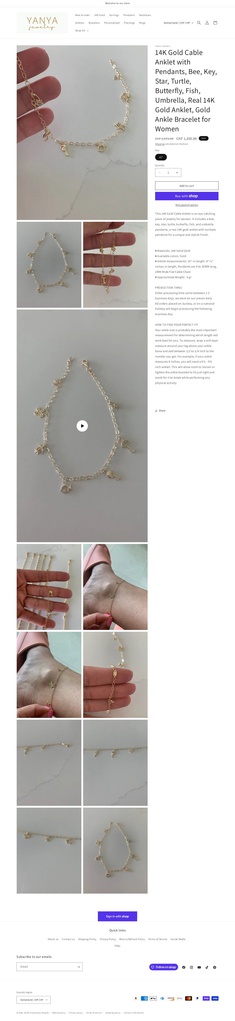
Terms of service (94, 1012)
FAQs (117, 945)
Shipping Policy (87, 939)
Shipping (159, 143)
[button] (81, 30)
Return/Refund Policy (132, 939)
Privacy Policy (108, 939)
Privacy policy (76, 1012)
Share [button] (162, 410)
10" (161, 157)
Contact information (134, 1012)
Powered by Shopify (39, 1012)
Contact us (68, 939)
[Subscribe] (78, 967)
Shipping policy (112, 1012)
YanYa (27, 1012)
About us (53, 939)
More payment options (187, 204)
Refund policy (58, 1012)
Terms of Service (157, 939)
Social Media (178, 939)
